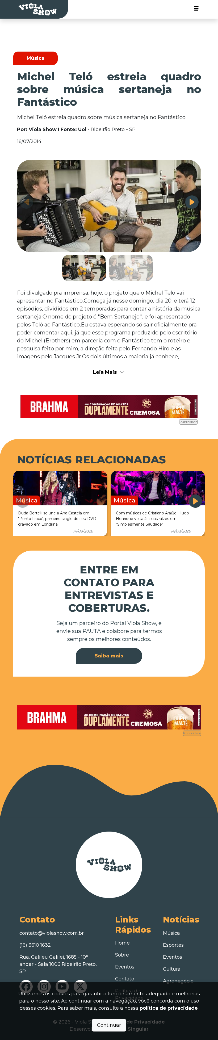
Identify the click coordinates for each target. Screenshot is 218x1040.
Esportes (173, 945)
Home (122, 943)
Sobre (122, 955)
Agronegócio (178, 981)
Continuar (109, 1025)
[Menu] (196, 9)
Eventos (124, 967)
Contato (124, 979)
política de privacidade (169, 1008)
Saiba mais (109, 656)
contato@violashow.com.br (51, 933)
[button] (192, 202)
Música (171, 933)
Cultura (172, 969)
